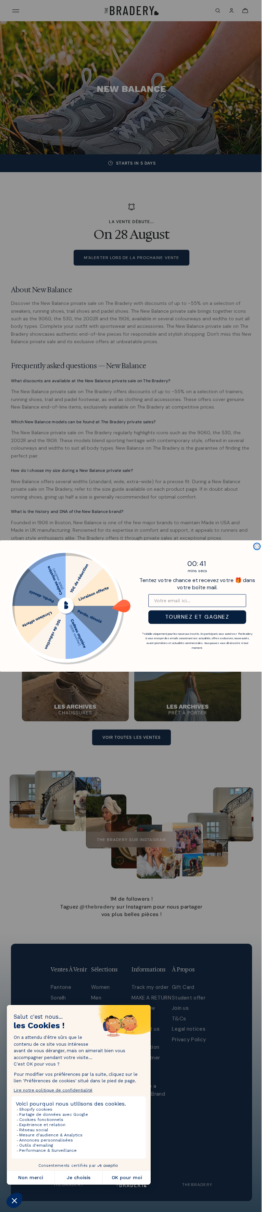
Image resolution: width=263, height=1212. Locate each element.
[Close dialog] (255, 546)
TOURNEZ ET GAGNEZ (195, 617)
